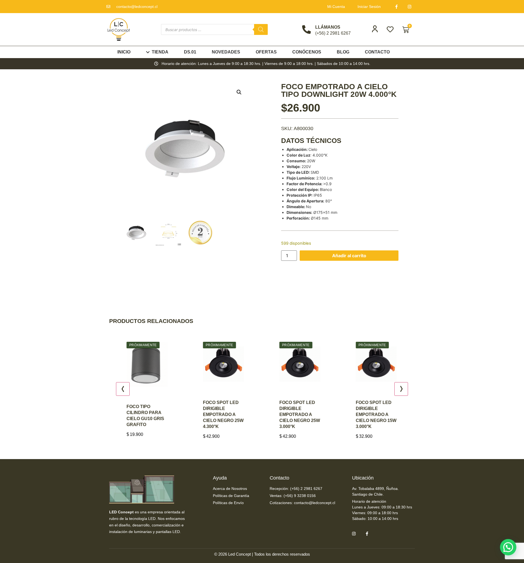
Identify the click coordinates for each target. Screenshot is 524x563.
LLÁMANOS (327, 27)
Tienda (160, 52)
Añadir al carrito (349, 255)
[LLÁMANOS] (306, 29)
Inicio (123, 52)
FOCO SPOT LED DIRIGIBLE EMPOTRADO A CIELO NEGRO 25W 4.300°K (149, 414)
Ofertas (266, 52)
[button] (239, 92)
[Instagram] (409, 6)
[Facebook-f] (396, 6)
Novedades (226, 52)
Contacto (377, 52)
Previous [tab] (123, 389)
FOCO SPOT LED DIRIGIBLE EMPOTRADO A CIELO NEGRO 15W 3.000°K (302, 414)
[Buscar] (261, 29)
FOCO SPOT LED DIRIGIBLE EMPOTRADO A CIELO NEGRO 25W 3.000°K (226, 414)
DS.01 (190, 52)
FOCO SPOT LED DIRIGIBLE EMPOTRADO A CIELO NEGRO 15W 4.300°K (379, 414)
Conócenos (306, 52)
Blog (343, 52)
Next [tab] (401, 389)
